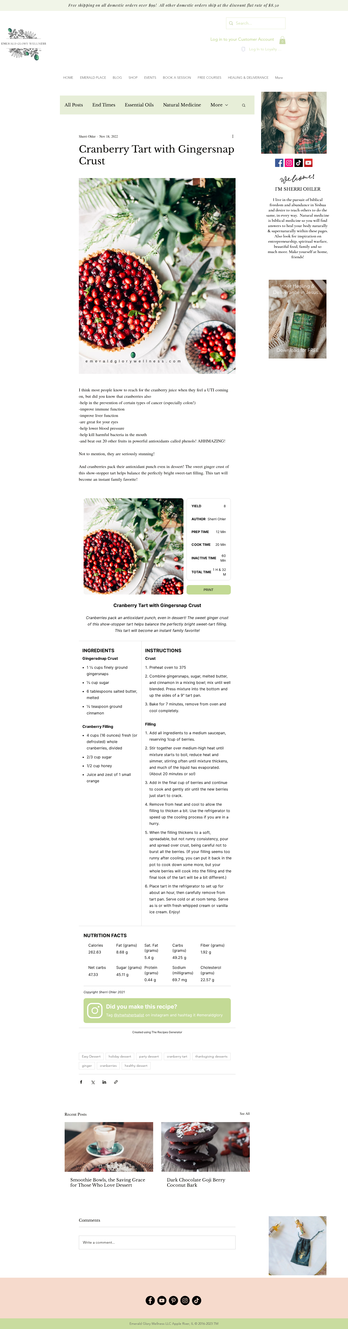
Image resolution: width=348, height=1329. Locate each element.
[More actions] (233, 136)
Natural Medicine (182, 105)
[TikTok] (298, 163)
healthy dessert (136, 1065)
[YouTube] (308, 163)
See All (245, 1113)
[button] (282, 40)
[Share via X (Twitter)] (92, 1082)
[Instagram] (289, 163)
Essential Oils (139, 105)
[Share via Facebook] (81, 1082)
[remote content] (157, 765)
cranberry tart (177, 1056)
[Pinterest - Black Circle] (173, 1300)
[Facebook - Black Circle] (150, 1300)
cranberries (108, 1065)
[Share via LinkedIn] (104, 1082)
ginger (87, 1065)
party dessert (149, 1056)
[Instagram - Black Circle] (185, 1300)
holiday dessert (120, 1056)
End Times (103, 105)
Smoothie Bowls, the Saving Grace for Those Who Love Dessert (107, 1182)
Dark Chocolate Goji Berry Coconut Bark (196, 1182)
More (216, 105)
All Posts (74, 105)
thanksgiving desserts (211, 1056)
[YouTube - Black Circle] (161, 1300)
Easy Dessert (91, 1056)
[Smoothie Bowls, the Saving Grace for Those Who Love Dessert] (109, 1147)
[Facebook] (279, 163)
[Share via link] (116, 1082)
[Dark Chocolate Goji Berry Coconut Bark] (205, 1147)
